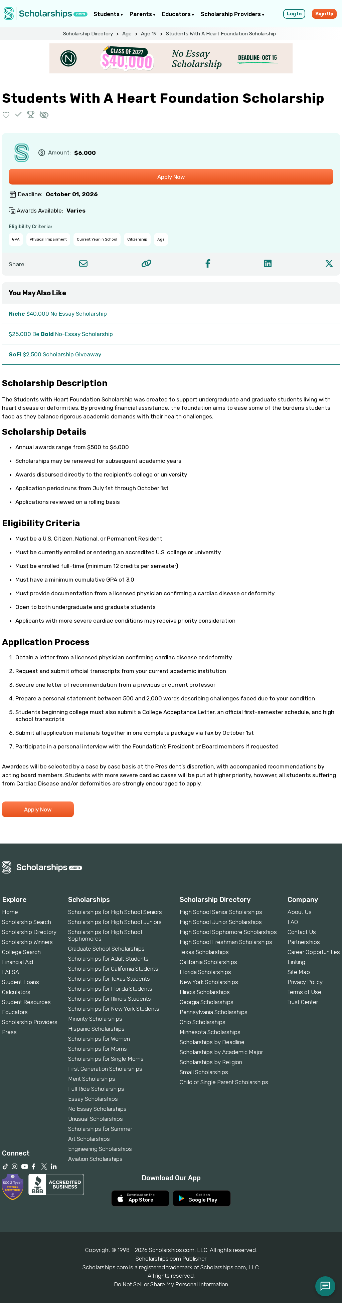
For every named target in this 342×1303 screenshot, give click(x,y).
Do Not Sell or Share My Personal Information (171, 1284)
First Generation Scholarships (105, 1068)
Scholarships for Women (99, 1038)
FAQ (293, 922)
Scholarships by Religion (211, 1062)
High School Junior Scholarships (221, 922)
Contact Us (302, 932)
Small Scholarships (204, 1072)
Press (9, 1032)
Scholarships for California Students (113, 968)
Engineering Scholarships (100, 1149)
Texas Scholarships (204, 952)
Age (127, 34)
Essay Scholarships (93, 1098)
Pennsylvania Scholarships (213, 1012)
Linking (296, 962)
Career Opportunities (314, 952)
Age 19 (149, 34)
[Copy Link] (146, 263)
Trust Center (303, 1002)
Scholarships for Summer (100, 1128)
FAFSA (10, 972)
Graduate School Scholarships (106, 948)
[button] (6, 114)
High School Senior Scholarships (221, 912)
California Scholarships (208, 962)
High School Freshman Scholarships (226, 942)
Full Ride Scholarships (96, 1088)
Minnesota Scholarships (210, 1032)
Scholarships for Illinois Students (109, 998)
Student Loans (20, 982)
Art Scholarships (89, 1138)
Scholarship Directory (88, 34)
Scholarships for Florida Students (110, 988)
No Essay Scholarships (97, 1108)
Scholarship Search (26, 922)
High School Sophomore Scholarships (228, 932)
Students (107, 14)
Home (10, 912)
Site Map (299, 972)
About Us (300, 912)
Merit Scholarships (91, 1078)
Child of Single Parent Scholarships (224, 1082)
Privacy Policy (305, 982)
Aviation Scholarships (95, 1159)
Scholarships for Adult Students (108, 958)
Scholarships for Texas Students (109, 978)
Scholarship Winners (27, 942)
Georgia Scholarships (206, 1002)
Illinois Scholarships (205, 992)
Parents (141, 14)
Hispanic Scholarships (96, 1028)
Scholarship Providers (231, 14)
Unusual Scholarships (95, 1118)
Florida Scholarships (205, 972)
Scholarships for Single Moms (106, 1058)
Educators (177, 14)
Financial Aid (17, 962)
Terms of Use (304, 992)
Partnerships (304, 942)
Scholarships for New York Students (113, 1008)
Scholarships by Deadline (212, 1042)
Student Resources (26, 1002)
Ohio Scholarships (202, 1022)
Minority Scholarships (95, 1018)
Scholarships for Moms (97, 1048)
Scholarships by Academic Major (221, 1052)
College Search (21, 952)
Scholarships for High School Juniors (115, 922)
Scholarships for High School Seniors (115, 912)
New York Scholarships (209, 982)
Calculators (16, 992)
